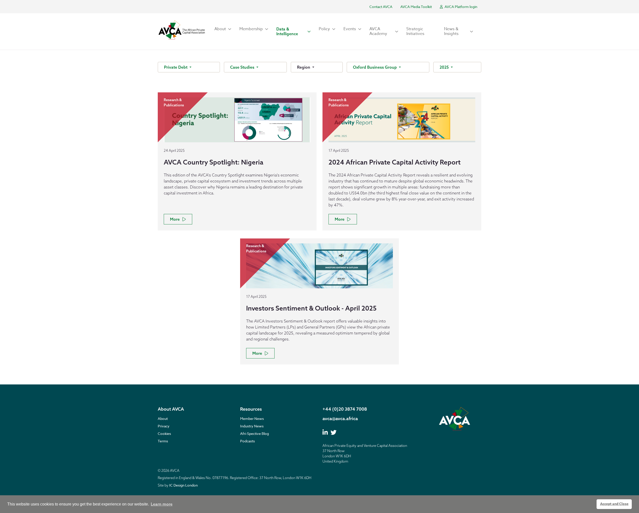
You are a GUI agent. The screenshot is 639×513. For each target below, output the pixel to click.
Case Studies (242, 67)
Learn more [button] (161, 504)
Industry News (252, 426)
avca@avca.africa (340, 418)
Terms (163, 441)
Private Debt (176, 67)
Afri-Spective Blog (254, 433)
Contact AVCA (380, 6)
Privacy (163, 426)
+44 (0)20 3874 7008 (344, 409)
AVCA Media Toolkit (416, 6)
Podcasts (247, 441)
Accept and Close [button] (614, 504)
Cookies (164, 433)
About (163, 418)
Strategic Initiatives (415, 31)
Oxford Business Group (375, 67)
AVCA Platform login (460, 6)
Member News (252, 418)
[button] (222, 29)
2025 (445, 67)
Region (304, 67)
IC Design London (183, 485)
